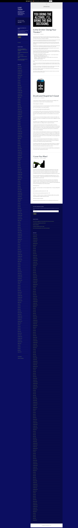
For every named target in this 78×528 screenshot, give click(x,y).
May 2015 (34, 455)
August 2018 (19, 220)
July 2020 (19, 181)
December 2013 (35, 484)
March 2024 (34, 274)
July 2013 (19, 324)
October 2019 (20, 196)
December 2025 (20, 70)
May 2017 (34, 414)
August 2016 (19, 261)
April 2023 (19, 124)
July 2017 (19, 242)
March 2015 (19, 290)
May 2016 (19, 266)
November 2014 (20, 297)
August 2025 (35, 245)
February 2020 (20, 189)
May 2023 (34, 291)
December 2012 (20, 336)
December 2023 (20, 111)
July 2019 (19, 201)
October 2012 (35, 508)
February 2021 (20, 169)
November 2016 (20, 256)
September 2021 (20, 157)
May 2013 (34, 496)
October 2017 (20, 237)
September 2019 (20, 198)
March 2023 (19, 126)
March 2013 (19, 331)
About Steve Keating (21, 20)
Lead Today (20, 8)
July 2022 (19, 140)
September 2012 (20, 341)
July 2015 (19, 283)
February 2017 (20, 251)
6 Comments (42, 34)
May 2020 (19, 184)
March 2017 (19, 249)
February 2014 (20, 312)
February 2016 (20, 271)
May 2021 (34, 332)
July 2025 (19, 78)
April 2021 (19, 165)
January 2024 (19, 109)
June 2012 (19, 346)
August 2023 (35, 286)
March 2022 (34, 315)
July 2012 (19, 345)
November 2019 (20, 194)
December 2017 (35, 402)
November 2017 (20, 235)
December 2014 (20, 295)
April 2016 (19, 268)
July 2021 (19, 160)
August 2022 (19, 138)
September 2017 (20, 239)
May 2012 (19, 348)
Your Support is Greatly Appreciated (21, 22)
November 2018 (20, 215)
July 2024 (19, 99)
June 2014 (19, 305)
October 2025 (20, 73)
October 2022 (35, 303)
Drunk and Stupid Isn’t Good (46, 95)
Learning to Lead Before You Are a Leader (38, 226)
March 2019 (19, 208)
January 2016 (19, 273)
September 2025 (20, 75)
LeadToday (20, 356)
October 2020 (35, 344)
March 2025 (19, 85)
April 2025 (19, 83)
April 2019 (19, 206)
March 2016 (34, 438)
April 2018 (19, 227)
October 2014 (35, 467)
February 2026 (20, 66)
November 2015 (20, 276)
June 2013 (19, 326)
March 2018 (34, 397)
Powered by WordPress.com (46, 525)
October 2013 (20, 319)
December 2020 (20, 172)
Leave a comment (43, 158)
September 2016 (20, 259)
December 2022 (20, 131)
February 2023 (20, 128)
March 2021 (19, 167)
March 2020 (34, 356)
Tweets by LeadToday (21, 358)
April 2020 (19, 186)
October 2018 (35, 385)
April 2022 (19, 145)
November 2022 (20, 133)
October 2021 (20, 155)
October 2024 (35, 262)
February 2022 (20, 148)
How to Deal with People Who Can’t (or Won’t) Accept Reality (41, 228)
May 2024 (19, 102)
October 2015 (20, 278)
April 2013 (19, 329)
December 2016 (20, 254)
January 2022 (19, 150)
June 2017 (19, 244)
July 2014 (19, 304)
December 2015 (35, 443)
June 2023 (19, 121)
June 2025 (19, 80)
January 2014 (19, 314)
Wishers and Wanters (36, 224)
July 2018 (19, 222)
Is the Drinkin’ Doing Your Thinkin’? (44, 30)
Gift (50, 1)
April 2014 (19, 309)
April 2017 (19, 247)
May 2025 (19, 82)
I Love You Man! (40, 156)
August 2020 (19, 179)
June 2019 (19, 203)
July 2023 (19, 119)
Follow (35, 213)
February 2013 (20, 333)
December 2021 (20, 152)
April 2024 (19, 104)
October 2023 (20, 114)
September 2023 (20, 116)
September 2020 (20, 177)
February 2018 (20, 230)
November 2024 (20, 92)
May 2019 (34, 373)
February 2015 (20, 292)
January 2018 (19, 232)
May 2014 (19, 307)
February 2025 (20, 87)
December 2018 (20, 213)
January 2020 (19, 191)
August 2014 (19, 302)
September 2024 (20, 95)
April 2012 (19, 350)
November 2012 (20, 338)
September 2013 (20, 321)
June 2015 (19, 285)
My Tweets (19, 42)
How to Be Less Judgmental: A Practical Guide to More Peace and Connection (22, 50)
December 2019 (20, 193)
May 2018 (19, 225)
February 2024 (20, 107)
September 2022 (20, 136)
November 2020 (20, 174)
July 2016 (19, 263)
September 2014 (20, 300)
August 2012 (19, 343)
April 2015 (19, 288)
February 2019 (20, 210)
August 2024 (19, 97)
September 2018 (20, 218)
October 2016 (35, 426)
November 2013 (20, 317)
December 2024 (20, 90)
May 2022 (19, 143)
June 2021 (19, 162)
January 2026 (19, 68)
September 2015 (20, 280)
